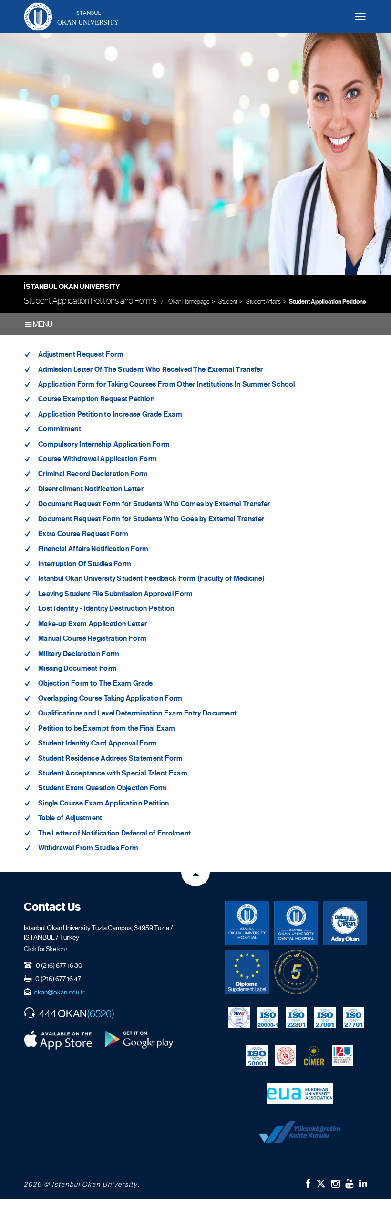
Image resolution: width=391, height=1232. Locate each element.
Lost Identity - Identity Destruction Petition (106, 608)
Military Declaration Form (79, 653)
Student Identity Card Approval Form (97, 743)
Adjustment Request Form (80, 354)
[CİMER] (314, 1056)
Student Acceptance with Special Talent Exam (112, 773)
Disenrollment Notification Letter (91, 489)
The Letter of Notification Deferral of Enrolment (114, 833)
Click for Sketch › (46, 949)
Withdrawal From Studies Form (88, 848)
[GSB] (285, 1056)
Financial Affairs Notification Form (93, 549)
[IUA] (342, 1056)
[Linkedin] (363, 1183)
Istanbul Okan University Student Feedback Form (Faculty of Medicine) (151, 578)
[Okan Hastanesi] (247, 923)
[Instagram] (335, 1183)
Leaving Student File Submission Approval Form (115, 593)
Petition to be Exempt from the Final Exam (106, 728)
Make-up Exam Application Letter (92, 623)
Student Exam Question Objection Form (102, 788)
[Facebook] (307, 1183)
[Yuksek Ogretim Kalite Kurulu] (296, 972)
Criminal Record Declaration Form (93, 473)
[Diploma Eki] (247, 972)
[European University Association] (300, 1094)
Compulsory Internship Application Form (104, 444)
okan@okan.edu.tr (59, 992)
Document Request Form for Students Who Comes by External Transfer (154, 503)
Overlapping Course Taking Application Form (110, 698)
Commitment (59, 429)
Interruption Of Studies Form (84, 563)
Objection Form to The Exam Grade (95, 683)
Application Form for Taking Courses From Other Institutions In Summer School (166, 384)
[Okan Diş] (296, 923)
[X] (321, 1182)
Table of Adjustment (70, 818)
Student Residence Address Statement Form (110, 758)
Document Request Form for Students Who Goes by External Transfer (151, 519)
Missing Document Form (77, 668)
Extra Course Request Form (83, 533)
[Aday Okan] (345, 923)
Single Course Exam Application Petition (103, 803)
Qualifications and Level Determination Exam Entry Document (137, 713)
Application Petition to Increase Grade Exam (110, 414)
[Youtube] (349, 1183)
